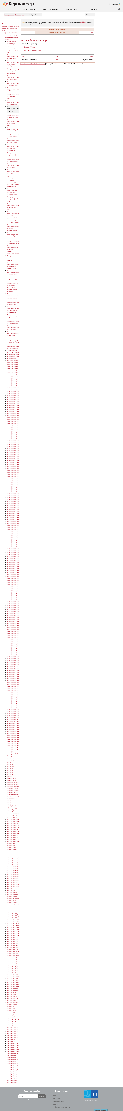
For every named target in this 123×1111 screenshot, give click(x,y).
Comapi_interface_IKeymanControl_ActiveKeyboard (13, 413)
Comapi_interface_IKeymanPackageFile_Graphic (13, 607)
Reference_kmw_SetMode (13, 978)
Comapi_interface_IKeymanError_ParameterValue (13, 454)
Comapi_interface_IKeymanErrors (13, 458)
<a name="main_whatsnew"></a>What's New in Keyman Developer (13, 273)
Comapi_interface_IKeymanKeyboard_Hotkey (13, 497)
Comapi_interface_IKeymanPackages (13, 621)
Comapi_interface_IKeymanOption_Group (13, 582)
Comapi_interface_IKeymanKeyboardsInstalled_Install (13, 540)
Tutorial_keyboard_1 (12, 1053)
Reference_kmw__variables (13, 917)
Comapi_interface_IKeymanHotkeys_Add (13, 476)
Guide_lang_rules (11, 801)
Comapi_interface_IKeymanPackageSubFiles (13, 646)
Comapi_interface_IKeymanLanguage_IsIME (13, 554)
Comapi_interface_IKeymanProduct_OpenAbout (13, 668)
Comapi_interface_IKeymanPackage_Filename (13, 599)
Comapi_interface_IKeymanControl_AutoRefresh (13, 415)
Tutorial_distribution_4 (13, 1049)
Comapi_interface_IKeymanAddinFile (13, 387)
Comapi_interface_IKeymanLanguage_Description (13, 550)
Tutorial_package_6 (12, 1082)
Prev (22, 32)
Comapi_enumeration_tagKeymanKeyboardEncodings (13, 364)
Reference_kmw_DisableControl (13, 925)
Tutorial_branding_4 (12, 1033)
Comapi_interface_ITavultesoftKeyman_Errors (13, 727)
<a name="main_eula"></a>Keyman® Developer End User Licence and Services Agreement (13, 249)
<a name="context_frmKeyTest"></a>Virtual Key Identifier (13, 122)
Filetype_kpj (10, 764)
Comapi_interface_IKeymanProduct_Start (13, 682)
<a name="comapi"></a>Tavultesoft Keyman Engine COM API (12, 44)
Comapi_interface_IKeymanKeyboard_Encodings (13, 493)
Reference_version (12, 1025)
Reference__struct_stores (13, 835)
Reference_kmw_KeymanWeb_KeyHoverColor (13, 968)
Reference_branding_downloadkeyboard (13, 854)
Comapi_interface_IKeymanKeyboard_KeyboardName (13, 499)
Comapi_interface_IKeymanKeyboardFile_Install (13, 509)
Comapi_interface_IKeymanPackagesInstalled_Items (13, 631)
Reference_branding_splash (13, 884)
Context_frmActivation (13, 754)
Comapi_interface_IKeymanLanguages (13, 564)
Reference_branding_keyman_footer (13, 864)
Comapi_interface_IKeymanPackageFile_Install (13, 609)
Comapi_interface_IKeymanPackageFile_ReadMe (13, 611)
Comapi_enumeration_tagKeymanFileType (13, 362)
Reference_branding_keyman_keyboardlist (13, 868)
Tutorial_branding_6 (12, 1037)
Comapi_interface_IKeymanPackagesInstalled (13, 623)
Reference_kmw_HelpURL (13, 945)
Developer (18, 15)
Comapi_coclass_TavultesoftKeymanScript (13, 356)
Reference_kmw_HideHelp (13, 947)
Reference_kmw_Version (13, 986)
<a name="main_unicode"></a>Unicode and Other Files (13, 258)
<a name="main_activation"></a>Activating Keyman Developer (13, 227)
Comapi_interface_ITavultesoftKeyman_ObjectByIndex (13, 733)
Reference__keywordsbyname (13, 811)
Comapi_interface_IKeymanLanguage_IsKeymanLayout (13, 556)
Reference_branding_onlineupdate (13, 880)
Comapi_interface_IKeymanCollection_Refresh (13, 409)
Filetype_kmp (10, 760)
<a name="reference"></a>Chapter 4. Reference (13, 279)
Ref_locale (9, 807)
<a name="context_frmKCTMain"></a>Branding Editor (13, 102)
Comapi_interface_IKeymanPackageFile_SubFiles (13, 613)
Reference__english (12, 809)
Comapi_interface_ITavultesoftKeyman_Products (13, 739)
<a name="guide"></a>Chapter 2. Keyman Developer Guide (13, 184)
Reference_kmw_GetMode (13, 943)
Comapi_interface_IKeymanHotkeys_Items (13, 485)
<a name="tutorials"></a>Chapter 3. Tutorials (13, 351)
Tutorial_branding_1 (12, 1027)
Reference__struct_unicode (13, 839)
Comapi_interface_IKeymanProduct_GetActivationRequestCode (13, 662)
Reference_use (11, 1023)
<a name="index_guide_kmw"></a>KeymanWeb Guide (13, 206)
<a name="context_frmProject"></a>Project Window (13, 159)
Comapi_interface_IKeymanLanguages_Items (13, 568)
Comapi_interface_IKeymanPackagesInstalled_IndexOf (13, 627)
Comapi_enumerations (13, 375)
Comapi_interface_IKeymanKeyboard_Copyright (13, 491)
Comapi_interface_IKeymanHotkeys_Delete (13, 483)
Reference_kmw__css (12, 911)
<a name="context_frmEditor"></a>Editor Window (13, 89)
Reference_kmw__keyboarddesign (13, 913)
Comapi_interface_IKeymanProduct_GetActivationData (13, 660)
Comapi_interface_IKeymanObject (13, 570)
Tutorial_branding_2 (12, 1029)
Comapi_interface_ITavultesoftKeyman (13, 719)
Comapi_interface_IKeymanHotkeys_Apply (13, 479)
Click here (83, 22)
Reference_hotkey (11, 902)
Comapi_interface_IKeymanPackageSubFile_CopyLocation (13, 638)
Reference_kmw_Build (13, 923)
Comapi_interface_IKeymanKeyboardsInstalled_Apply (13, 536)
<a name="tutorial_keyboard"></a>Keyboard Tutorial (13, 340)
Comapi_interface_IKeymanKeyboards (13, 529)
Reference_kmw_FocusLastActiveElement (13, 929)
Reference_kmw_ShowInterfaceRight (13, 984)
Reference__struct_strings (13, 837)
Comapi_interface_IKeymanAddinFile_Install (13, 389)
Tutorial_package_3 (12, 1076)
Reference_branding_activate (13, 852)
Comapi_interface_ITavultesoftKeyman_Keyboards (13, 729)
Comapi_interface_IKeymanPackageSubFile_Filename (13, 642)
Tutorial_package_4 (12, 1078)
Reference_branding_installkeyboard (13, 858)
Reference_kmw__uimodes (13, 915)
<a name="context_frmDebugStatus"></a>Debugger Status (13, 83)
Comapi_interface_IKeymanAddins (13, 397)
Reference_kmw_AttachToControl (13, 921)
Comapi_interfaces (12, 752)
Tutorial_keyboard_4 (12, 1059)
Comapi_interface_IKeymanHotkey (13, 468)
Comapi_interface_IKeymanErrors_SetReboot (13, 466)
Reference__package (12, 815)
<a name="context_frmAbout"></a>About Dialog (13, 56)
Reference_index (11, 907)
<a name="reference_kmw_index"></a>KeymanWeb (13, 302)
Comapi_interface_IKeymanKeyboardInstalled (13, 511)
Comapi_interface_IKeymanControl (13, 411)
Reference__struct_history (13, 827)
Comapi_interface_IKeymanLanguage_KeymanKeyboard (13, 558)
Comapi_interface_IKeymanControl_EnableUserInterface (13, 419)
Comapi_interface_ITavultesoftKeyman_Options (13, 735)
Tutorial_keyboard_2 (12, 1055)
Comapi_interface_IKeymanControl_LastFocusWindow (13, 423)
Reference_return (11, 1010)
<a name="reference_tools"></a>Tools (13, 316)
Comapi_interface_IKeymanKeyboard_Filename (13, 495)
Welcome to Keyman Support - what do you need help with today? (10, 28)
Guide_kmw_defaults (12, 788)
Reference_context (12, 892)
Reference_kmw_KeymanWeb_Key (13, 964)
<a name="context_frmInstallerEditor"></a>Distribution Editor (13, 95)
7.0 (23, 15)
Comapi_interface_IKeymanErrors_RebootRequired (13, 464)
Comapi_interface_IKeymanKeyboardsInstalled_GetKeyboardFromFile (13, 538)
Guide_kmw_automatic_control (13, 782)
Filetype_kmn (10, 758)
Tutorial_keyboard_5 (12, 1062)
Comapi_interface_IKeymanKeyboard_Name (13, 505)
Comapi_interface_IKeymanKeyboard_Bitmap (13, 489)
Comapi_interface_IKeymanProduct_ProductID (13, 676)
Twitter (57, 1099)
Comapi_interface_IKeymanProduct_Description (13, 656)
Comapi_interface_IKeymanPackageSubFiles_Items (13, 648)
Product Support (28, 9)
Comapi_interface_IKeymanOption (13, 576)
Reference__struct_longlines (13, 829)
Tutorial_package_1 (12, 1072)
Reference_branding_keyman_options (13, 874)
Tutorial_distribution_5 (13, 1051)
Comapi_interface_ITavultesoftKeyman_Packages (13, 737)
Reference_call (10, 888)
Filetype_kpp (10, 766)
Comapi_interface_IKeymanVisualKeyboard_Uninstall (13, 717)
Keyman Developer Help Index (10, 33)
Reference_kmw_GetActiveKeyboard (13, 935)
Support (97, 1110)
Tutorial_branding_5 (12, 1035)
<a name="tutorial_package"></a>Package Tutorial (13, 346)
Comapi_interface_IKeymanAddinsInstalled (13, 399)
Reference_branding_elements (13, 856)
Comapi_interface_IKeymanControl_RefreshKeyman (13, 426)
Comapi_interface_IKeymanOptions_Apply (13, 591)
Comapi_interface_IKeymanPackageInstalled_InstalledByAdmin (13, 617)
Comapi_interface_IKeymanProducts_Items (13, 697)
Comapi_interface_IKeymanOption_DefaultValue (13, 578)
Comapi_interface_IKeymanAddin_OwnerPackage (13, 385)
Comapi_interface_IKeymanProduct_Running (13, 680)
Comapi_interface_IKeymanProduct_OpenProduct (13, 674)
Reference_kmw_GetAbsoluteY (13, 933)
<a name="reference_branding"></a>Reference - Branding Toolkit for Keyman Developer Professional (13, 286)
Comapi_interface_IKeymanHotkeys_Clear (13, 481)
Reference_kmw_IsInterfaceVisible (13, 953)
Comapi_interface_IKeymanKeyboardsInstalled (13, 534)
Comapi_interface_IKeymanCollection (13, 405)
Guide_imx (9, 776)
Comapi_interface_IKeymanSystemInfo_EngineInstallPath (13, 703)
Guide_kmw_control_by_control (13, 786)
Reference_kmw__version (13, 919)
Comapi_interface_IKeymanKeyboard (13, 487)
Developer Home (71, 9)
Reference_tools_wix (12, 1021)
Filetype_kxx (10, 772)
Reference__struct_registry (13, 831)
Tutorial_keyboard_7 (12, 1066)
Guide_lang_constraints (13, 797)
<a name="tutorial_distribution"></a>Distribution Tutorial (13, 334)
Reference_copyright (12, 894)
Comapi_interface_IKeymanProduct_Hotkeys (13, 664)
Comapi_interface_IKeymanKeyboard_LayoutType (13, 501)
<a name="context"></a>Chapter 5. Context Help (13, 50)
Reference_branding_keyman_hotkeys (13, 866)
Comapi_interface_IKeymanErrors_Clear (13, 460)
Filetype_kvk (10, 770)
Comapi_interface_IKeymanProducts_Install (13, 695)
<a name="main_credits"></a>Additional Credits (13, 241)
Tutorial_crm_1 (11, 1039)
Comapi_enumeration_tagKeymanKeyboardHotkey (13, 366)
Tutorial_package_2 (12, 1074)
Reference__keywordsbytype (13, 813)
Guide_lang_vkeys (11, 805)
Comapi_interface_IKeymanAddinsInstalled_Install (13, 401)
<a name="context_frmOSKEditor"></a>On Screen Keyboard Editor (13, 147)
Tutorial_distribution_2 (13, 1045)
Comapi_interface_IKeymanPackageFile (13, 605)
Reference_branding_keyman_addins (13, 862)
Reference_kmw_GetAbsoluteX (13, 931)
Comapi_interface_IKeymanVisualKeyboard (13, 713)
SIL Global (94, 1100)
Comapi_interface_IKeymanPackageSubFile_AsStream (13, 636)
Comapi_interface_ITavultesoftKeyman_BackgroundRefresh (13, 723)
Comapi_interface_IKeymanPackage (13, 595)
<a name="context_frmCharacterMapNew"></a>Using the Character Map (13, 70)
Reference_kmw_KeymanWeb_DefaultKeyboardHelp (13, 960)
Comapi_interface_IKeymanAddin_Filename (13, 381)
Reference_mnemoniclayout (13, 998)
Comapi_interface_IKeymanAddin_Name (13, 383)
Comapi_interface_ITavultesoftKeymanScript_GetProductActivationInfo (13, 748)
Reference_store (11, 1015)
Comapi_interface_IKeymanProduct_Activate (13, 652)
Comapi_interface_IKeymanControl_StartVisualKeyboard (13, 434)
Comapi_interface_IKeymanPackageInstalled (13, 615)
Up (57, 57)
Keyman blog (59, 1101)
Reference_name (11, 1000)
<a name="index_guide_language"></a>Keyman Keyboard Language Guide (13, 215)
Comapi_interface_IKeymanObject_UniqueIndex (13, 574)
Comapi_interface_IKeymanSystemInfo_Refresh (13, 709)
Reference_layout (11, 992)
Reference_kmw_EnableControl (13, 927)
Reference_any (11, 843)
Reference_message (12, 996)
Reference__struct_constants (13, 821)
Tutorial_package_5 (12, 1080)
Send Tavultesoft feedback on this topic (32, 64)
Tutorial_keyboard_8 (12, 1068)
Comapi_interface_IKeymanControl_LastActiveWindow (13, 421)
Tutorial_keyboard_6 (12, 1064)
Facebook (58, 1096)
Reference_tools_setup (13, 1019)
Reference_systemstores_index (13, 1017)
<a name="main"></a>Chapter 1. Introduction (13, 221)
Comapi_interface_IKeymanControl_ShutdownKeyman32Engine (13, 430)
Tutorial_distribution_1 (13, 1043)
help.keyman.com (9, 15)
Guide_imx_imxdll (11, 778)
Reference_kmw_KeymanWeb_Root (13, 970)
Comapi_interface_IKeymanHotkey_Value (13, 472)
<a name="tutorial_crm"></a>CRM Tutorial (13, 327)
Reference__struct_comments (13, 819)
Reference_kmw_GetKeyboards (13, 939)
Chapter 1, (32, 50)
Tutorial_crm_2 (11, 1041)
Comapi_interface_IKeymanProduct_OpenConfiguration (13, 670)
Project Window (29, 47)
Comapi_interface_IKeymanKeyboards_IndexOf (13, 532)
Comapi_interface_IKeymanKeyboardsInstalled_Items (13, 542)
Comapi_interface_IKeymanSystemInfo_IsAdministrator (13, 707)
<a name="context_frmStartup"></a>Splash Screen (13, 165)
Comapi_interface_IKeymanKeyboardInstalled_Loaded (13, 519)
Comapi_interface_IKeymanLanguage (13, 548)
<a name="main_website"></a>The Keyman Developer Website (13, 265)
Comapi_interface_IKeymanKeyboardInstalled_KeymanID (13, 517)
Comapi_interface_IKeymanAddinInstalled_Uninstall (13, 395)
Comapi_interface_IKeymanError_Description (13, 446)
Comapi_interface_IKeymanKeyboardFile (13, 507)
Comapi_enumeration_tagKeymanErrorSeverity (13, 360)
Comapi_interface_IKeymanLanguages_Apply (13, 566)
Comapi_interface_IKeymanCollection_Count (13, 407)
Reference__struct (11, 817)
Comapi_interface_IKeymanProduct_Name (13, 666)
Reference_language (12, 988)
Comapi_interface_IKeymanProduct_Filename (13, 658)
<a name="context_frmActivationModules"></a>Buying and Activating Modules (13, 63)
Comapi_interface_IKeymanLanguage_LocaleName (13, 562)
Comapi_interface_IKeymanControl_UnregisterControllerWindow (13, 440)
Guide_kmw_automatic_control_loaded (13, 784)
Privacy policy (32, 1100)
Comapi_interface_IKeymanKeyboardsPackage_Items (13, 546)
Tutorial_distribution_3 (13, 1047)
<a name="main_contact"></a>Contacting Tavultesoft (13, 235)
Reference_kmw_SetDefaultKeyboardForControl (13, 974)
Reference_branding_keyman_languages (13, 870)
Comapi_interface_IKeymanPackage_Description (13, 597)
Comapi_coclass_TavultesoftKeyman (13, 354)
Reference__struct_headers (13, 825)
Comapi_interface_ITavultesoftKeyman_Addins (13, 721)
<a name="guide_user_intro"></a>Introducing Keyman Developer (13, 191)
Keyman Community (62, 1107)
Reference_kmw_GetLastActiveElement (13, 941)
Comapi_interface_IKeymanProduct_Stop (13, 684)
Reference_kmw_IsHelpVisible (13, 951)
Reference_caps (11, 890)
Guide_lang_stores (12, 803)
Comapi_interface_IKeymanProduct (13, 650)
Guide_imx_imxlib (11, 780)
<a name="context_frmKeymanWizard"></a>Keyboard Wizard (13, 115)
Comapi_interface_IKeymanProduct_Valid (13, 689)
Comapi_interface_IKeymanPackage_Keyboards (13, 601)
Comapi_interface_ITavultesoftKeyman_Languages (13, 731)
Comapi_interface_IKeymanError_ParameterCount (13, 452)
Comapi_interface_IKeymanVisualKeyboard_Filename (13, 715)
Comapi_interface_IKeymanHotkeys (13, 474)
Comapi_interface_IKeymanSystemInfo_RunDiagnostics (13, 711)
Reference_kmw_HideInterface (13, 949)
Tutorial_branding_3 (12, 1031)
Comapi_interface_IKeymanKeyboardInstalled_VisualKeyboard (13, 527)
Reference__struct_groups (13, 823)
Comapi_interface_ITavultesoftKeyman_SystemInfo (13, 744)
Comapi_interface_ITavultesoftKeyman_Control (13, 725)
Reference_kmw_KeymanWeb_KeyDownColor (13, 966)
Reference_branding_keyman (13, 860)
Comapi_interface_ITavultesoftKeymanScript (13, 746)
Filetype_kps (10, 768)
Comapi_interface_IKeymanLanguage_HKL (13, 552)
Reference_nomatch (12, 1002)
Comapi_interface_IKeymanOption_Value (13, 587)
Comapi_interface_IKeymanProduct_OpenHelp (13, 672)
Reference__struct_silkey (13, 833)
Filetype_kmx (10, 762)
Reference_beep (11, 845)
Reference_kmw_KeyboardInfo (13, 955)
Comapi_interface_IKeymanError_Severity (13, 456)
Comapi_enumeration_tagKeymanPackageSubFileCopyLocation (13, 371)
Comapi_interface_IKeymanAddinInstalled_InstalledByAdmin (13, 393)
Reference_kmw (11, 909)
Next (91, 32)
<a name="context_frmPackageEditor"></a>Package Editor (13, 154)
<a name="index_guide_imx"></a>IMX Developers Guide (13, 198)
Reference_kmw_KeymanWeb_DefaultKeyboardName (13, 962)
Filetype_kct (10, 756)
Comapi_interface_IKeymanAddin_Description (13, 379)
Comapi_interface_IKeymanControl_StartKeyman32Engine (13, 432)
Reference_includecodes (13, 905)
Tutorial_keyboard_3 (12, 1057)
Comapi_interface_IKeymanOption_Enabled (13, 580)
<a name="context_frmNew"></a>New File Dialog (13, 135)
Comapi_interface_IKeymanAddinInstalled (13, 391)
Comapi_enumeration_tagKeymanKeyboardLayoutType (13, 368)
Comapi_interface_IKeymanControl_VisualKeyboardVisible (13, 442)
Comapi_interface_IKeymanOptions (13, 589)
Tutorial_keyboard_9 (12, 1070)
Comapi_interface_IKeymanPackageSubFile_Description (13, 640)
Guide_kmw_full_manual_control (13, 790)
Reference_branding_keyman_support (13, 876)
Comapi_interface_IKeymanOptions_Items (13, 593)
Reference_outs (11, 1008)
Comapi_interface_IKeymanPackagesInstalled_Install (13, 629)
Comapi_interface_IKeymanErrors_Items (13, 462)
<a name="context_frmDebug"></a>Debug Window (13, 77)
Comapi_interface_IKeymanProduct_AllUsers (13, 654)
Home (57, 60)
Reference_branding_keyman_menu (13, 872)
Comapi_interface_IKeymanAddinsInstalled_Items (13, 403)
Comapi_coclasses (11, 358)
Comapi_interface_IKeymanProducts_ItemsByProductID (13, 699)
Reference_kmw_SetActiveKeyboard (13, 972)
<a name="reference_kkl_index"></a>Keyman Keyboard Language (13, 296)
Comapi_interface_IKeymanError (13, 444)
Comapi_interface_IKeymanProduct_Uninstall (13, 686)
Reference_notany (12, 1004)
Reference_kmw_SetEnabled (13, 976)
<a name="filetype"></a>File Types (12, 180)
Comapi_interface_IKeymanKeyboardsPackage (13, 544)
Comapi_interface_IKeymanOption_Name (13, 584)
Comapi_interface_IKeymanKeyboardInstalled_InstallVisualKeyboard (13, 515)
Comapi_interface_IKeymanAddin (13, 377)
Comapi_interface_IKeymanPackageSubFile (13, 633)
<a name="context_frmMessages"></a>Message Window (13, 129)
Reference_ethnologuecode (13, 898)
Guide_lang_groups (12, 799)
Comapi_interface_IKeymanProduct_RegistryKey (13, 678)
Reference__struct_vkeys (13, 841)
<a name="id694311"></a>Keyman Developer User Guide (11, 37)
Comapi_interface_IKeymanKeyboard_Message (13, 503)
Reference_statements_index (13, 1013)
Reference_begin (11, 847)
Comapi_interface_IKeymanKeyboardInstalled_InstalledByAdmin (13, 513)
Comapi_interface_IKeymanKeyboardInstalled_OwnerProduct (13, 523)
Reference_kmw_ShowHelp (13, 980)
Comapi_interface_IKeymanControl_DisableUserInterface (13, 417)
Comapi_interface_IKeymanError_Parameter (13, 450)
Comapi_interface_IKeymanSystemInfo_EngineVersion (13, 705)
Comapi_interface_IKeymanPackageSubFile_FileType (13, 644)
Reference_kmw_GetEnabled (13, 937)
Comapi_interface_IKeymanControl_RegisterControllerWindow (13, 428)
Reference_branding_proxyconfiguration (13, 882)
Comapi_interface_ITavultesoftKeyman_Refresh (13, 741)
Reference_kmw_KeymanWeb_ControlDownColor (13, 958)
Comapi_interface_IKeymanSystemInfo (13, 701)
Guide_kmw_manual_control (13, 792)
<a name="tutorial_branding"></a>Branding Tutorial (13, 321)
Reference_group (11, 900)
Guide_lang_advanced (13, 794)
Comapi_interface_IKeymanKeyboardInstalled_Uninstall (13, 525)
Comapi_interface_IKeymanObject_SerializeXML (13, 572)
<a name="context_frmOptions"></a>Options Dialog (13, 140)
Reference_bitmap (12, 849)
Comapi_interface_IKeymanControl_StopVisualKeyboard (13, 438)
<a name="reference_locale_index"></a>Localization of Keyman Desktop (13, 309)
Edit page (104, 1110)
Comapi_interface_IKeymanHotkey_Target (13, 470)
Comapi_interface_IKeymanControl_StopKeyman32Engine (13, 436)
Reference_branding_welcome (13, 886)
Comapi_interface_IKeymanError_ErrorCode (13, 448)
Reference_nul (10, 1006)
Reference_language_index (13, 990)
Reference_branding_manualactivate (13, 878)
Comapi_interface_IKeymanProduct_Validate (13, 691)
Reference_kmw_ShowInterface (13, 982)
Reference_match (11, 994)
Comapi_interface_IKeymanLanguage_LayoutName (13, 560)
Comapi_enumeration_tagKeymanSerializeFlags (13, 373)
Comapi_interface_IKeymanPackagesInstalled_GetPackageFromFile (13, 625)
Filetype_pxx (10, 774)
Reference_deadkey (12, 896)
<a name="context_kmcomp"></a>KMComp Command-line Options (13, 173)
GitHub (57, 1104)
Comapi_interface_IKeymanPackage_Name (13, 603)
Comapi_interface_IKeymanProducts (13, 693)
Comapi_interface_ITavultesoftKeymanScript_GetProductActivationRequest (13, 750)
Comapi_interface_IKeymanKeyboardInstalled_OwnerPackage (13, 521)
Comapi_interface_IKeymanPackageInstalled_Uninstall (13, 619)
